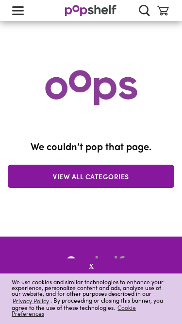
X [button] (91, 266)
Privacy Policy (31, 300)
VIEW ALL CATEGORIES (91, 176)
